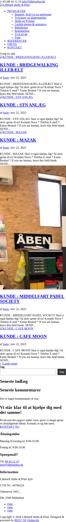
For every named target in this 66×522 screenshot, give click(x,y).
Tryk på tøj (21, 34)
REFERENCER (17, 40)
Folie (18, 37)
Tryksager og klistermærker (30, 17)
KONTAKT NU (10, 426)
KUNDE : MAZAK (18, 140)
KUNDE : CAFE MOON (23, 336)
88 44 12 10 (12, 461)
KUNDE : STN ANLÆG (23, 104)
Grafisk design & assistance (31, 24)
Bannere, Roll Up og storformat (33, 14)
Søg (2, 366)
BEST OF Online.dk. (26, 520)
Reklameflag (22, 31)
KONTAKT (14, 47)
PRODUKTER (16, 11)
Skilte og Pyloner (25, 21)
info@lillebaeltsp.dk (11, 464)
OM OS (12, 44)
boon (6, 77)
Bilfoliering (21, 27)
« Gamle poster (9, 363)
